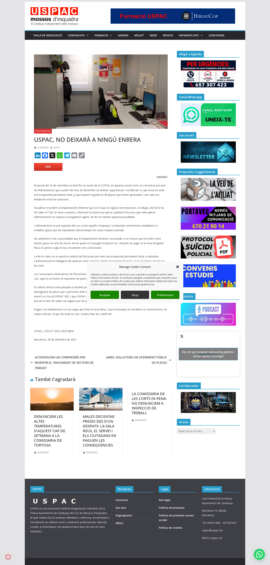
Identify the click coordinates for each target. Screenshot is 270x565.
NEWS (153, 35)
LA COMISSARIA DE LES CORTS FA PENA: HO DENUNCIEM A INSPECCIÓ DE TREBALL (149, 403)
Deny (135, 295)
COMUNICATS (76, 35)
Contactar (122, 500)
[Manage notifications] (8, 557)
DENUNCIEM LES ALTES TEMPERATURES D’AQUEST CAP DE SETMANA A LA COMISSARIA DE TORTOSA (49, 431)
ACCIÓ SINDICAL (42, 131)
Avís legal (164, 500)
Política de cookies (170, 527)
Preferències (165, 295)
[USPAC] (54, 498)
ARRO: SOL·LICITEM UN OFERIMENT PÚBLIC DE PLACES (136, 360)
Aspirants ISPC (189, 35)
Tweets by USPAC (208, 354)
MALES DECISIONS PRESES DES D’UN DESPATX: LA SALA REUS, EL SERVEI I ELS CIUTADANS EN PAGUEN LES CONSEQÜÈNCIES (99, 431)
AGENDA (123, 35)
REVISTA (168, 35)
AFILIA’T (139, 35)
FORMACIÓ (101, 35)
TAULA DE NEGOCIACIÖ (47, 35)
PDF (48, 167)
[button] (177, 267)
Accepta (105, 295)
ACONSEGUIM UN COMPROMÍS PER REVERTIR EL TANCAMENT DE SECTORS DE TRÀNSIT (64, 362)
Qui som (121, 507)
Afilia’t (119, 523)
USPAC (56, 147)
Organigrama (124, 515)
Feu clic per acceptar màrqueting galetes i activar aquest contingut (208, 354)
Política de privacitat (172, 507)
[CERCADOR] (216, 35)
